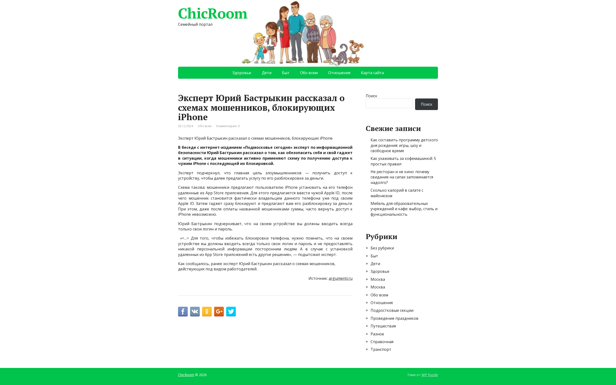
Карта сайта (372, 72)
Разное (377, 334)
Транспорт (381, 349)
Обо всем (309, 72)
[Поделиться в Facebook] (183, 311)
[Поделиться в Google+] (219, 311)
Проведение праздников (394, 318)
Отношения (339, 72)
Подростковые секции (392, 310)
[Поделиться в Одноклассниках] (207, 311)
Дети (266, 72)
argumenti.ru (341, 278)
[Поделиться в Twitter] (231, 311)
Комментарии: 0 (228, 126)
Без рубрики (382, 248)
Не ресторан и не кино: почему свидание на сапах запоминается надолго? (402, 177)
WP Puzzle (430, 374)
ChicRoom (212, 13)
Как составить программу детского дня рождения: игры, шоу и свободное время (404, 145)
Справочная (382, 341)
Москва (378, 279)
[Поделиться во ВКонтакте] (195, 311)
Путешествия (383, 326)
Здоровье (241, 72)
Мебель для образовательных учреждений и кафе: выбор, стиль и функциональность (404, 209)
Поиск (371, 95)
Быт (285, 72)
